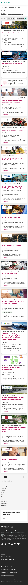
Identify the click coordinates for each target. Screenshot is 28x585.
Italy (2, 494)
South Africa (4, 501)
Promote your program (6, 556)
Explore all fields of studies (7, 566)
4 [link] (13, 477)
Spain (2, 492)
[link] (6, 10)
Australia (3, 488)
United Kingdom (5, 486)
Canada (3, 490)
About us (3, 554)
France (2, 499)
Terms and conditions (5, 581)
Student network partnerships (7, 559)
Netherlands (4, 503)
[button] (11, 18)
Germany (3, 497)
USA (2, 484)
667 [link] (22, 477)
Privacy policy (13, 581)
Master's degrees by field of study (8, 569)
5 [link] (16, 477)
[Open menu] (25, 2)
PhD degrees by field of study (7, 575)
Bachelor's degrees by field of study (9, 572)
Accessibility (19, 581)
